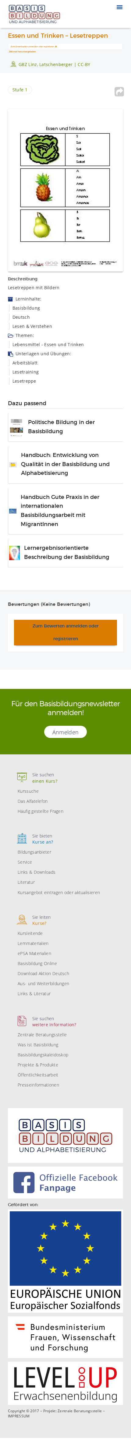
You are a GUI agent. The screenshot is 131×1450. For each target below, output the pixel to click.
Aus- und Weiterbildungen (43, 983)
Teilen (119, 91)
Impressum (19, 1416)
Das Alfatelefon (33, 801)
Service (25, 862)
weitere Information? (54, 1021)
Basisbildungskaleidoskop (43, 1055)
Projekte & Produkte (38, 1065)
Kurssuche (28, 791)
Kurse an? (42, 839)
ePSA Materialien (34, 953)
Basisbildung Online (37, 963)
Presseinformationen (38, 1085)
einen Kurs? (44, 778)
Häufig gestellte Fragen (40, 811)
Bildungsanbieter (34, 852)
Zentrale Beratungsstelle (42, 1034)
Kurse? (41, 920)
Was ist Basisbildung (38, 1045)
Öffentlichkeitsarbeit (38, 1075)
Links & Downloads (36, 872)
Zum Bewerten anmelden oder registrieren (66, 632)
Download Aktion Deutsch (43, 973)
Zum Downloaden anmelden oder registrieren (32, 46)
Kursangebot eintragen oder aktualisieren (59, 892)
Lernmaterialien (33, 943)
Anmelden (65, 732)
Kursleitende (30, 933)
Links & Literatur (34, 993)
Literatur (26, 882)
